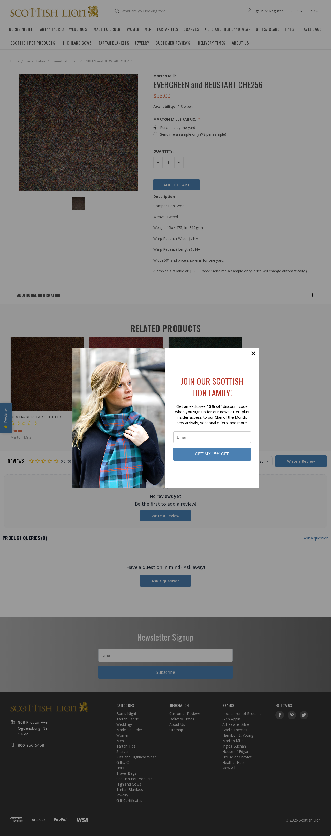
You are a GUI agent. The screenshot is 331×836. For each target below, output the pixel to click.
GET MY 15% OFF (212, 454)
